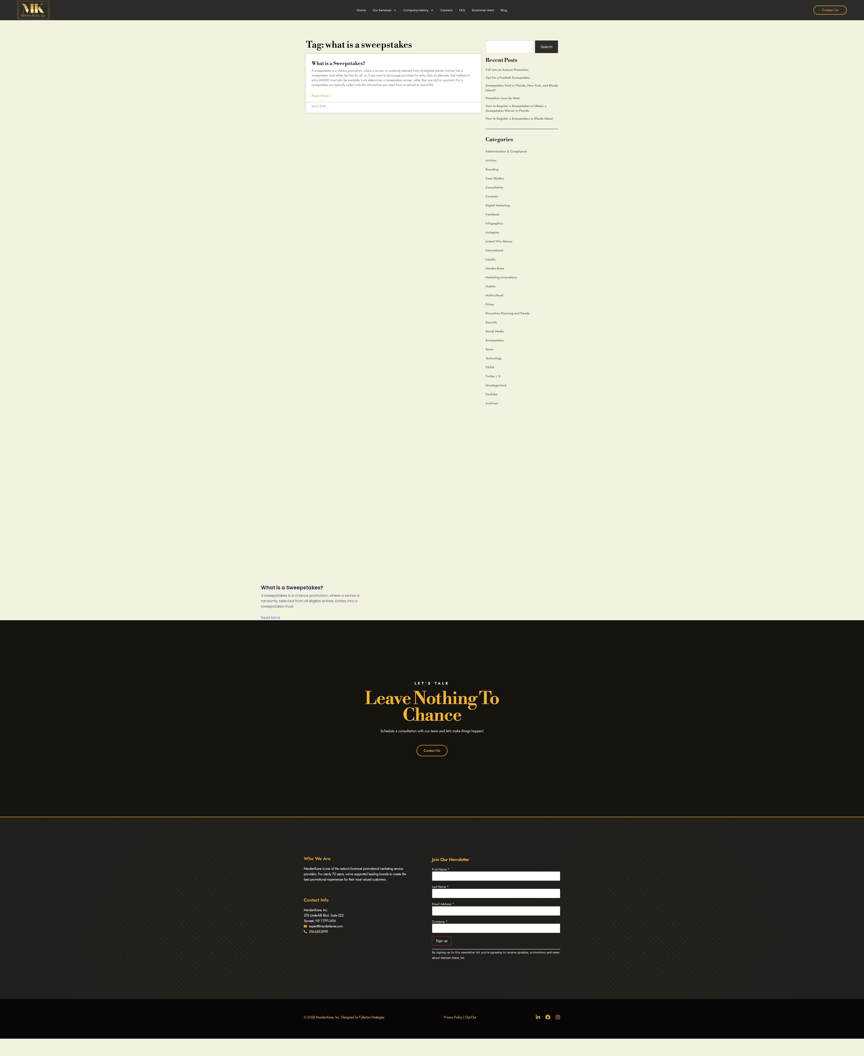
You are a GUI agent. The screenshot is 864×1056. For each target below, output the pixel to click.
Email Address (443, 904)
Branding (492, 169)
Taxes (489, 349)
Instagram (492, 232)
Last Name (440, 886)
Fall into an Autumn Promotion (507, 69)
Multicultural (494, 295)
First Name (440, 869)
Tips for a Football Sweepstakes (508, 77)
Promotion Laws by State (503, 98)
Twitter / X (493, 376)
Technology (494, 358)
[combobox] (509, 46)
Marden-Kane (495, 268)
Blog (504, 10)
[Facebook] (547, 1017)
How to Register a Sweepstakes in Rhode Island (519, 118)
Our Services (382, 10)
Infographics (494, 223)
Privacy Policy (453, 1017)
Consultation (494, 187)
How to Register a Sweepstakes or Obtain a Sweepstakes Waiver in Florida (516, 108)
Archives (492, 403)
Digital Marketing (498, 205)
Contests (492, 196)
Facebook (492, 214)
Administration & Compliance (506, 151)
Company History (415, 10)
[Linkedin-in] (538, 1017)
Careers (446, 10)
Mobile (490, 286)
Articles (491, 160)
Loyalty (490, 259)
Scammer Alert (483, 10)
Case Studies (495, 178)
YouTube (491, 394)
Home (361, 10)
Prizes (490, 304)
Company (440, 921)
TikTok (490, 367)
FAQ (462, 10)
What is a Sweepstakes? (338, 63)
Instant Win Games (499, 241)
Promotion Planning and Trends (507, 313)
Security (491, 322)
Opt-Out (470, 1017)
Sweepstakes (495, 340)
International (494, 250)
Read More (270, 617)
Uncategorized (496, 385)
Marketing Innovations (501, 277)
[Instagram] (557, 1017)
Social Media (495, 331)
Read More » (321, 96)
